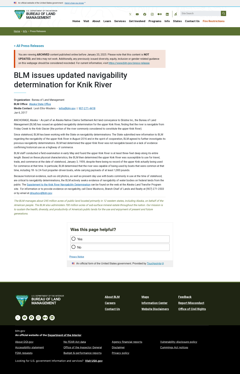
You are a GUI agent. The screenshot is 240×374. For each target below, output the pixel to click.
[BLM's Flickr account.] (159, 11)
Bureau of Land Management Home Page (39, 14)
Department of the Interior (64, 335)
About (96, 21)
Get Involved (137, 21)
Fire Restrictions (213, 21)
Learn (107, 21)
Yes (79, 239)
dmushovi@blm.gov (41, 193)
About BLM (112, 297)
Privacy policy (120, 353)
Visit (86, 21)
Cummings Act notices (174, 347)
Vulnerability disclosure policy (178, 341)
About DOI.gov (24, 341)
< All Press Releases (29, 46)
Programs (155, 21)
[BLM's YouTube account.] (137, 13)
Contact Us (192, 21)
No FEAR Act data (75, 341)
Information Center (155, 303)
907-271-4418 (87, 108)
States (177, 21)
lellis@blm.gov (67, 108)
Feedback (185, 297)
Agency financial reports (127, 341)
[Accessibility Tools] (175, 14)
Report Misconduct (191, 303)
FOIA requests (23, 353)
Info (167, 21)
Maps (145, 297)
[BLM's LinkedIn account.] (167, 13)
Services (120, 21)
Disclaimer (118, 347)
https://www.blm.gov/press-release (129, 63)
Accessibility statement (29, 347)
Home (76, 21)
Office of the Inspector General (83, 347)
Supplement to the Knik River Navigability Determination (58, 184)
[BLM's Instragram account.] (152, 13)
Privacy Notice (76, 256)
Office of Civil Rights (192, 309)
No (79, 247)
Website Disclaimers (155, 309)
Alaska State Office (40, 104)
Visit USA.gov (94, 360)
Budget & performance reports (83, 353)
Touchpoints (154, 263)
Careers (110, 303)
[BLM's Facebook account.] (144, 13)
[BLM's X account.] (129, 11)
